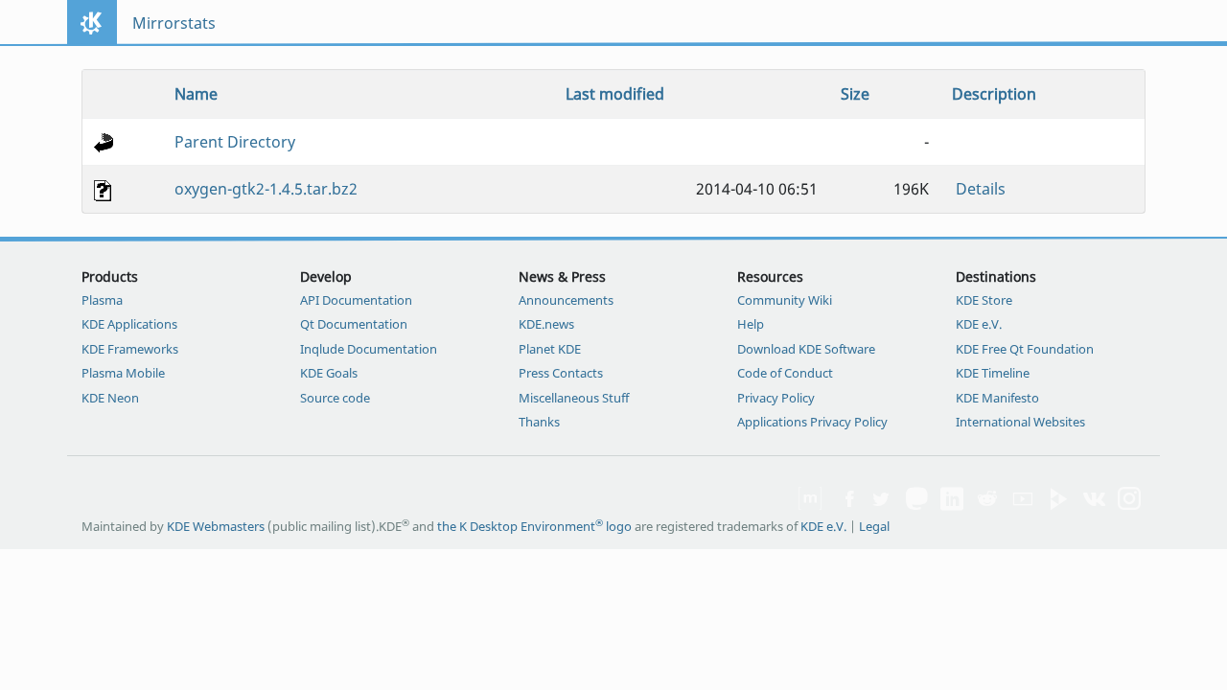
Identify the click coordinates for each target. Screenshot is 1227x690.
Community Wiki (784, 300)
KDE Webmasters (216, 526)
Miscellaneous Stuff (574, 397)
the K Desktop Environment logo (534, 526)
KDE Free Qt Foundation (1025, 348)
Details (981, 188)
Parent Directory (234, 141)
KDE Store (984, 300)
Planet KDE (550, 348)
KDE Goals (329, 372)
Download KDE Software (806, 348)
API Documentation (356, 300)
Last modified (615, 93)
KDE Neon (110, 397)
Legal (874, 526)
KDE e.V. (979, 324)
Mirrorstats (174, 23)
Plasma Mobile (123, 372)
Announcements (566, 300)
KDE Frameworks (129, 348)
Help (750, 324)
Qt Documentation (353, 324)
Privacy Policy (776, 397)
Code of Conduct (785, 372)
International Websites (1020, 421)
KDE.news (546, 324)
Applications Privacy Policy (812, 421)
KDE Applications (129, 324)
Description (994, 93)
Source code (335, 397)
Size (855, 93)
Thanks (539, 421)
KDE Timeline (993, 372)
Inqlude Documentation (368, 348)
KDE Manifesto (997, 397)
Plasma (102, 300)
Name (196, 93)
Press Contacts (561, 372)
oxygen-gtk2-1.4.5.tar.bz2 (266, 188)
